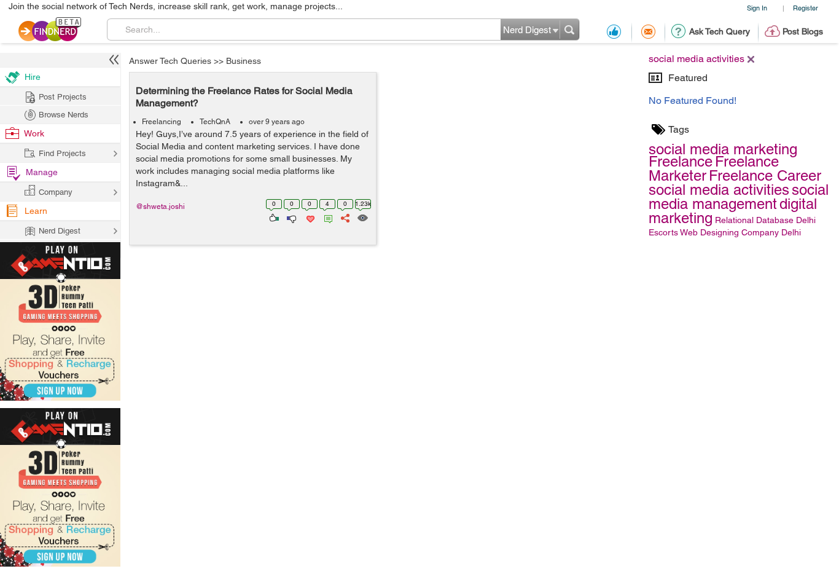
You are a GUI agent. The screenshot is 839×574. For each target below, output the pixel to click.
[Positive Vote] (273, 217)
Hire (33, 77)
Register (805, 8)
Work (34, 133)
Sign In (757, 8)
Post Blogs (802, 31)
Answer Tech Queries (170, 61)
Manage (42, 172)
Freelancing (161, 121)
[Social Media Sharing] (344, 217)
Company (55, 192)
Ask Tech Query (719, 31)
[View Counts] (362, 217)
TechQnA (215, 121)
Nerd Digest (59, 230)
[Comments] (326, 217)
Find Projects (62, 153)
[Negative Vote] (291, 217)
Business (243, 61)
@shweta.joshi (160, 206)
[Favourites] (309, 217)
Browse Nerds (63, 114)
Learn (36, 211)
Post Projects (63, 96)
